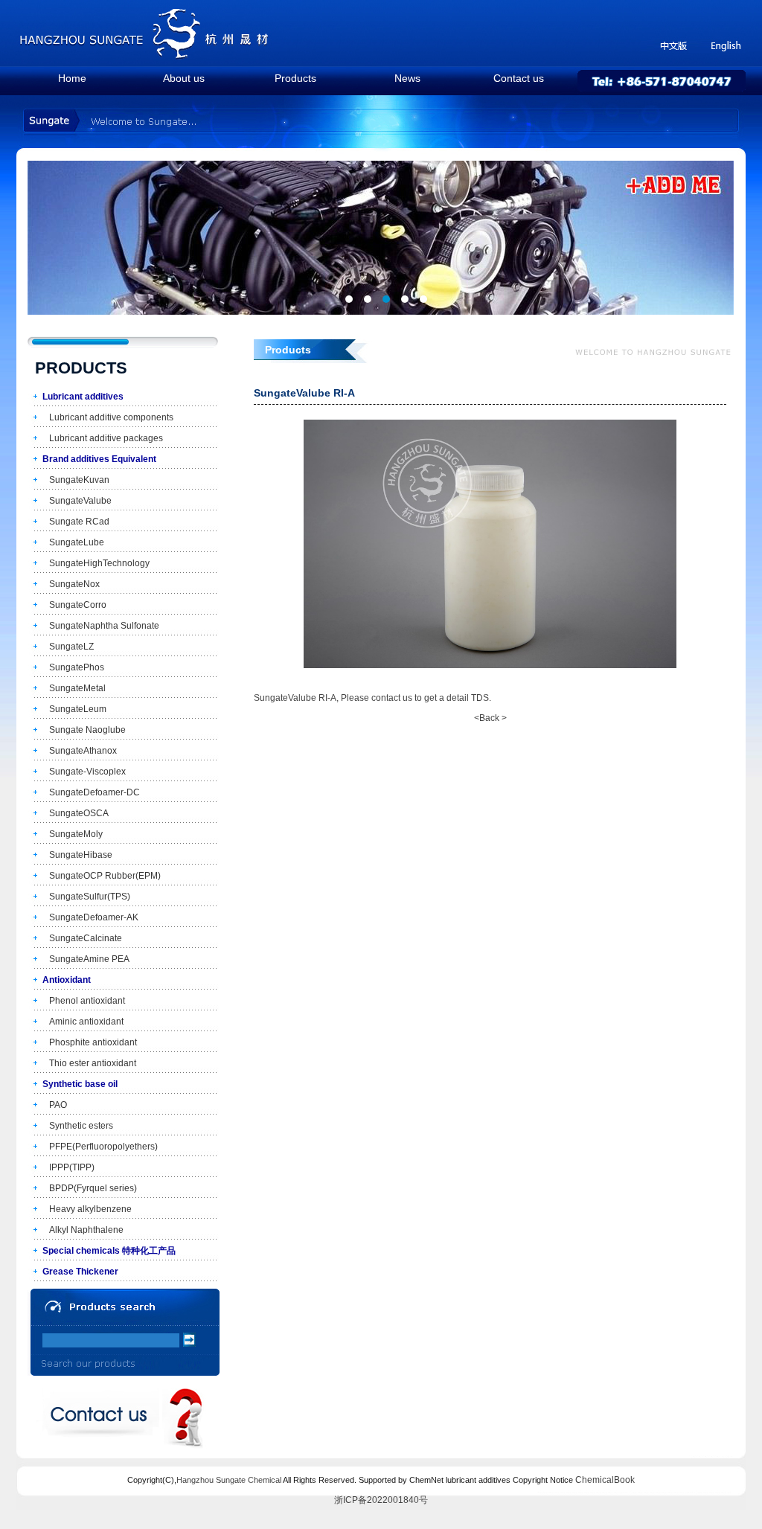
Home (72, 78)
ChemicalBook (605, 1480)
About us (184, 78)
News (407, 78)
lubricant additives (478, 1479)
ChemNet (426, 1479)
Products (295, 78)
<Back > (490, 718)
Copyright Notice (543, 1479)
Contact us (518, 78)
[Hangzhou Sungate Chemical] (145, 56)
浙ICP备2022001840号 (381, 1500)
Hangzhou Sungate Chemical (228, 1479)
